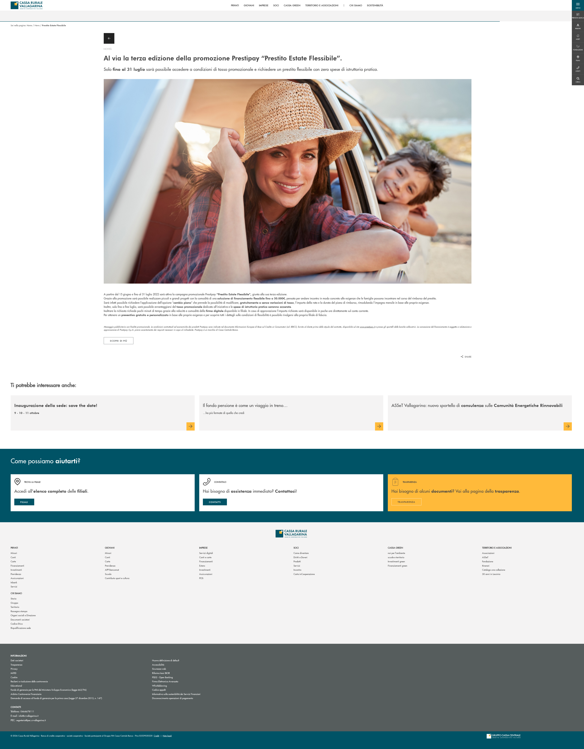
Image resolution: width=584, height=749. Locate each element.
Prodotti (297, 561)
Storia (13, 598)
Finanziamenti (17, 565)
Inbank (14, 582)
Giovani (109, 547)
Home (29, 25)
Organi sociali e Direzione (23, 615)
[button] (578, 5)
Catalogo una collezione (493, 569)
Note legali (167, 735)
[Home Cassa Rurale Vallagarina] (26, 5)
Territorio (15, 606)
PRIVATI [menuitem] (235, 5)
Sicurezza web (159, 668)
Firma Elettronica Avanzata (176, 681)
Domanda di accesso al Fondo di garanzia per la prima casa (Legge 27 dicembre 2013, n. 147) (68, 698)
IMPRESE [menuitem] (263, 5)
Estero (202, 565)
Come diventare (301, 553)
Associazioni (488, 553)
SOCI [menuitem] (276, 5)
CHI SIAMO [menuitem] (355, 5)
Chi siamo (16, 593)
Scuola (108, 574)
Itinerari (485, 565)
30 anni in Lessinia (491, 574)
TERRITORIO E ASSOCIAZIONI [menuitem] (321, 5)
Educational (16, 685)
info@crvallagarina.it (28, 715)
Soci (296, 547)
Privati (14, 547)
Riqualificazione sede (21, 627)
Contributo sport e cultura (117, 578)
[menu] (307, 5)
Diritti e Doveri (300, 557)
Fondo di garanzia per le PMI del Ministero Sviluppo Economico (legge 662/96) (60, 689)
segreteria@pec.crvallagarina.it (31, 720)
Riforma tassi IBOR (172, 673)
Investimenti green (396, 561)
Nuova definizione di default (165, 660)
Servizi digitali (206, 553)
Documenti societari (20, 619)
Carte (13, 561)
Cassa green (395, 547)
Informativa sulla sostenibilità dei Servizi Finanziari (176, 694)
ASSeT (485, 557)
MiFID (13, 673)
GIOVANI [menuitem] (249, 5)
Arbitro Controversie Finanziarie (37, 694)
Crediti (156, 735)
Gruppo (14, 602)
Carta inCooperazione (304, 574)
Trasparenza (16, 664)
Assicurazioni (17, 578)
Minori (14, 553)
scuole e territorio (396, 557)
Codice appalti (159, 689)
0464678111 (27, 711)
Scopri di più (118, 340)
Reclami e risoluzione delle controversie (29, 681)
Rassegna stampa (19, 611)
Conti (13, 557)
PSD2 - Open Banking (174, 677)
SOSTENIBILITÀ (375, 5)
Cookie (14, 677)
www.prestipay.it (367, 326)
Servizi (14, 586)
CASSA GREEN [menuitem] (292, 5)
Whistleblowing (159, 685)
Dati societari (17, 660)
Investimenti (16, 569)
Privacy (25, 668)
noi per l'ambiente (396, 553)
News (37, 25)
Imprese (203, 547)
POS (201, 578)
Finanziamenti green (397, 565)
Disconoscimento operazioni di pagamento (172, 698)
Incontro (297, 569)
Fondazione (487, 561)
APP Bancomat (112, 569)
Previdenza (16, 574)
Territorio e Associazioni (496, 547)
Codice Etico (17, 623)
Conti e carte (205, 557)
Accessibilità (158, 664)
